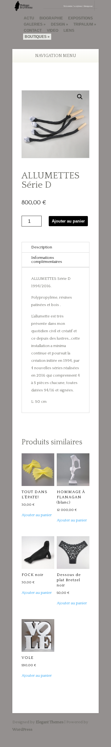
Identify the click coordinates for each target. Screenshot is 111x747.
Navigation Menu (55, 55)
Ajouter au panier (68, 221)
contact (33, 30)
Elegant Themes (50, 722)
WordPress (22, 729)
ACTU (29, 18)
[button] (79, 96)
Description (41, 247)
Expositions (80, 18)
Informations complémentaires (46, 259)
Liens (69, 30)
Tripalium (83, 24)
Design (58, 24)
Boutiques (36, 37)
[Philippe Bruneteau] (55, 8)
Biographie (51, 18)
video (52, 30)
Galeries (33, 24)
